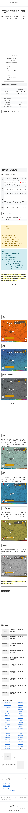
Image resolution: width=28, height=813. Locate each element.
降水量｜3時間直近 (12, 70)
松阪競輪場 (20, 726)
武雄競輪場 (20, 744)
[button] (25, 779)
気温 (9, 66)
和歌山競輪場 (7, 733)
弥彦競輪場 (20, 705)
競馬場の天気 (6, 783)
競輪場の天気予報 (6, 591)
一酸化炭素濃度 (12, 77)
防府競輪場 (7, 737)
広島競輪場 (20, 735)
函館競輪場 (7, 702)
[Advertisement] (14, 37)
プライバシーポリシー (21, 808)
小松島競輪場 (7, 739)
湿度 (9, 75)
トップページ (7, 808)
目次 (12, 55)
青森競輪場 (20, 702)
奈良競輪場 (7, 731)
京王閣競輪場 (20, 711)
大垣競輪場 (7, 724)
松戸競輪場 (20, 713)
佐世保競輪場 (7, 746)
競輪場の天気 (6, 788)
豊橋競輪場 (20, 724)
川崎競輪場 (20, 715)
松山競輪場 (7, 741)
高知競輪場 (20, 739)
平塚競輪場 (7, 718)
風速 (9, 68)
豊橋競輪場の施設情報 (12, 58)
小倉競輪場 (20, 741)
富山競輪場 (7, 726)
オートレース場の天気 (9, 790)
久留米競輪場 (7, 744)
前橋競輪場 (7, 707)
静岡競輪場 (20, 720)
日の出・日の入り (12, 64)
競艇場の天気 (6, 786)
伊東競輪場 (7, 720)
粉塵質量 (10, 79)
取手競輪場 (20, 707)
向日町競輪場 (20, 731)
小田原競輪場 (20, 718)
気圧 (9, 73)
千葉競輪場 (7, 715)
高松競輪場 (20, 737)
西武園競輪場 (7, 711)
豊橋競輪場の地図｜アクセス (15, 60)
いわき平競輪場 (7, 705)
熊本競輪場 (7, 748)
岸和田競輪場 (20, 733)
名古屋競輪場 (7, 722)
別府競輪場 (20, 746)
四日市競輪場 (7, 728)
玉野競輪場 (7, 735)
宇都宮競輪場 (7, 709)
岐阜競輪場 (20, 722)
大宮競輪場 (20, 709)
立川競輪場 (7, 713)
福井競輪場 (20, 728)
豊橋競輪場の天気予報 (12, 62)
